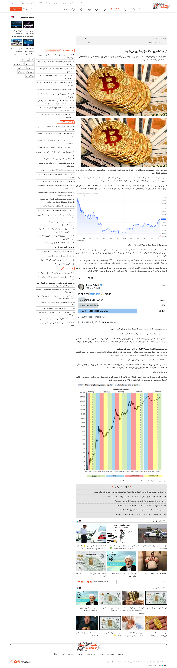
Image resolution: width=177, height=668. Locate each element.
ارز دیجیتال (21, 72)
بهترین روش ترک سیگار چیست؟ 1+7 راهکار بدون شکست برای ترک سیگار (55, 290)
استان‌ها (81, 9)
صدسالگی (73, 3)
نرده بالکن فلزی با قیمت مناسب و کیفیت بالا (58, 308)
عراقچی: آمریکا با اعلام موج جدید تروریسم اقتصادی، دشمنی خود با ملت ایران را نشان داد (57, 109)
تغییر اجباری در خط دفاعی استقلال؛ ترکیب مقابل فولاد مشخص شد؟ (56, 142)
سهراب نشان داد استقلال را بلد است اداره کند (57, 206)
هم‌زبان (65, 3)
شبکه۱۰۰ (81, 3)
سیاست (104, 9)
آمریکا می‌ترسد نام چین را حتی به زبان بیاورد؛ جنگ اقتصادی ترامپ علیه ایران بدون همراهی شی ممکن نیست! (128, 492)
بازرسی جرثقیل (24, 60)
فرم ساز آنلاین (30, 64)
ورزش (96, 9)
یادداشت (47, 3)
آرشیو (32, 3)
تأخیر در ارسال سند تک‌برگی (63, 247)
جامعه (133, 9)
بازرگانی (68, 268)
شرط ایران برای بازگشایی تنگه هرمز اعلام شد (58, 158)
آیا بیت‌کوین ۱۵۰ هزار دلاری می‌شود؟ (145, 51)
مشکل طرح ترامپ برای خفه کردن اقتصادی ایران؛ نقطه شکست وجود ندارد (139, 505)
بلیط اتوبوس (30, 76)
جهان (89, 9)
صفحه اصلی (162, 38)
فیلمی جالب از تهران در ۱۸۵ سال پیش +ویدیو (57, 181)
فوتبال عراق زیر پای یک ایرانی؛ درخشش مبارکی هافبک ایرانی (56, 278)
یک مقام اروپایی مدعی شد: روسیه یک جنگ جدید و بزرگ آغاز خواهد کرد (55, 95)
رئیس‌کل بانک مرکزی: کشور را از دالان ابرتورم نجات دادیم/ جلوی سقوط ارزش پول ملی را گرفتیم (57, 200)
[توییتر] (15, 661)
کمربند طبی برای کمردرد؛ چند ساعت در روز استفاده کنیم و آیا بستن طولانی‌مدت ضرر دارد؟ (55, 284)
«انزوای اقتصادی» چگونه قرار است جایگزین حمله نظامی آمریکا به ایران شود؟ (138, 514)
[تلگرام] (11, 661)
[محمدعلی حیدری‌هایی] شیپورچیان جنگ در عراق (56, 260)
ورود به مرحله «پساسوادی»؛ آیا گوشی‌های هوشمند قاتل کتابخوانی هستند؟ (139, 501)
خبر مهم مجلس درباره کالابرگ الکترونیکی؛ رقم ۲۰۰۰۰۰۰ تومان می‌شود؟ (56, 187)
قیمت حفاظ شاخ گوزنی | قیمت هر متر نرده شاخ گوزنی (55, 319)
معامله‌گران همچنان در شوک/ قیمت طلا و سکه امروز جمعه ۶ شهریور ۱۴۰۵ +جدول (57, 230)
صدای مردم (56, 3)
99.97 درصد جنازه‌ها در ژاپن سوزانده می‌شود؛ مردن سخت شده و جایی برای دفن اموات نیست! (133, 496)
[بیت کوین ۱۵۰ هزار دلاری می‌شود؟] (121, 216)
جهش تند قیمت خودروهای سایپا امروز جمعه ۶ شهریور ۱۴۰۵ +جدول (56, 216)
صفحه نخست (143, 9)
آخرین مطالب (66, 122)
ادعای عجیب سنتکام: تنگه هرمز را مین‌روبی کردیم (56, 170)
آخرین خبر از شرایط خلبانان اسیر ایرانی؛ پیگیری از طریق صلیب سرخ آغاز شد (56, 70)
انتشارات (39, 3)
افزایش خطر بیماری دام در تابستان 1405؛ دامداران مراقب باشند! (57, 303)
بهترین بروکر (30, 72)
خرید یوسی (30, 68)
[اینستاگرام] (18, 661)
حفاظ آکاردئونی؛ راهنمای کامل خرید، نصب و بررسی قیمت (57, 323)
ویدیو (66, 9)
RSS (55, 654)
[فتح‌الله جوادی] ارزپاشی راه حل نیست (59, 256)
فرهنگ (125, 9)
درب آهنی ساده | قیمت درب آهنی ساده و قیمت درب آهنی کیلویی (57, 313)
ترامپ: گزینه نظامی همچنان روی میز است (58, 242)
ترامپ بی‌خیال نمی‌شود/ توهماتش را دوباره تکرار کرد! (55, 147)
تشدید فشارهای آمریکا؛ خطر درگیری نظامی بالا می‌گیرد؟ (54, 89)
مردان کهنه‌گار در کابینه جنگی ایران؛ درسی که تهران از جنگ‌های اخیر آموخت (139, 510)
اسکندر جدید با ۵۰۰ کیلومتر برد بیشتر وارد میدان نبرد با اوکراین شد (56, 84)
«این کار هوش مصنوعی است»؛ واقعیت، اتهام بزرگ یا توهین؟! (57, 176)
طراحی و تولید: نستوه (155, 665)
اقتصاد (115, 9)
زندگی (73, 9)
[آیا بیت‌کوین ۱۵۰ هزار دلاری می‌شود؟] (121, 90)
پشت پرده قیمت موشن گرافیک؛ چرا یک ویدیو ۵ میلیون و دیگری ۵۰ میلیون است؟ (56, 297)
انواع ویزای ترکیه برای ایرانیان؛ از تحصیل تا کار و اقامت (55, 273)
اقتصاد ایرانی (21, 68)
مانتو (32, 60)
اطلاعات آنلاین (161, 6)
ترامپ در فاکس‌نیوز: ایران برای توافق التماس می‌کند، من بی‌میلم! (57, 164)
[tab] (68, 50)
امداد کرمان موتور (19, 64)
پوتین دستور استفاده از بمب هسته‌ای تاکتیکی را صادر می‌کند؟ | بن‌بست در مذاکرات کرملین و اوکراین (57, 102)
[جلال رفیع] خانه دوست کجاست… (61, 264)
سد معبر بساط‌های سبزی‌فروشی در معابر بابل (57, 251)
